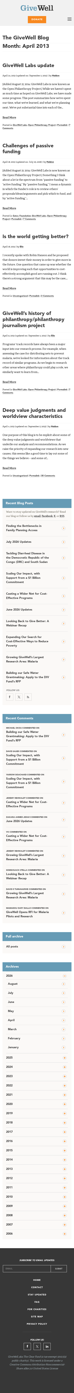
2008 (9, 1215)
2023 (9, 1076)
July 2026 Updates (18, 542)
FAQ (37, 1302)
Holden (55, 76)
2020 (9, 1104)
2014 (9, 1159)
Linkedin (47, 1346)
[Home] (37, 8)
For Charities (37, 1309)
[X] (18, 697)
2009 (9, 1206)
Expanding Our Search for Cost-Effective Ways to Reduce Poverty (27, 641)
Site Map (37, 1317)
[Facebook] (9, 697)
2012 (9, 1178)
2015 (9, 1150)
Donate (37, 19)
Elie (22, 247)
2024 (9, 1067)
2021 (9, 1095)
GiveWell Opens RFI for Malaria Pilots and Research (27, 912)
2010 (9, 1197)
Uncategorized (20, 296)
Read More (9, 117)
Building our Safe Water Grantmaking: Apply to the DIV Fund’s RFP (27, 677)
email (37, 516)
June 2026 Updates (19, 609)
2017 (9, 1132)
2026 (9, 976)
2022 (9, 1085)
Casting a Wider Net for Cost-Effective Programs (26, 596)
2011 (9, 1187)
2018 (9, 1122)
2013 (9, 1169)
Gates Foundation (22, 216)
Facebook (47, 516)
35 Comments (48, 476)
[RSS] (28, 697)
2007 (9, 1224)
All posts (12, 946)
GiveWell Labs (20, 125)
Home (37, 1280)
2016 (9, 1141)
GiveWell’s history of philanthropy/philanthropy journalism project (33, 319)
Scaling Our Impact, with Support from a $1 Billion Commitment (23, 578)
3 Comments (47, 296)
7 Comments (29, 219)
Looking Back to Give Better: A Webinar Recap (27, 623)
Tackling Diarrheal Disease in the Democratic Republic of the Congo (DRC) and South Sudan (27, 558)
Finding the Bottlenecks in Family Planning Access (23, 528)
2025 (9, 1057)
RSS (62, 516)
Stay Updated (37, 1295)
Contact (37, 1288)
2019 (9, 1113)
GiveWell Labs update (28, 65)
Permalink (62, 125)
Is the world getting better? (36, 236)
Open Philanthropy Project (42, 125)
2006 (9, 1233)
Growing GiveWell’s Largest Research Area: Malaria (25, 659)
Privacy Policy (37, 1324)
